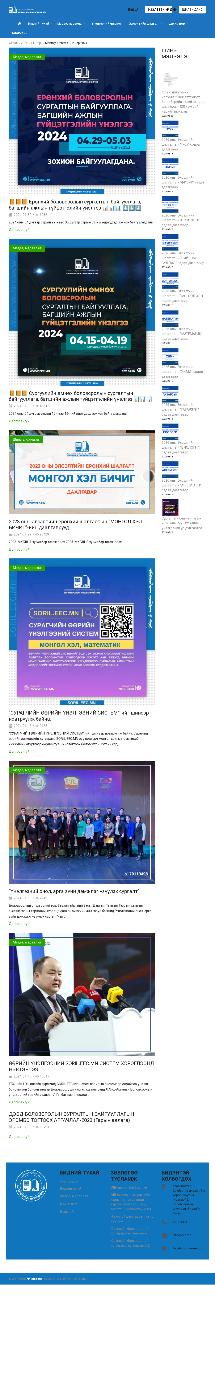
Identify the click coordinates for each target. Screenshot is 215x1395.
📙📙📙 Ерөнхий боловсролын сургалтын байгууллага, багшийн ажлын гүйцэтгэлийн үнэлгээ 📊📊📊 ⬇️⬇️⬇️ (75, 205)
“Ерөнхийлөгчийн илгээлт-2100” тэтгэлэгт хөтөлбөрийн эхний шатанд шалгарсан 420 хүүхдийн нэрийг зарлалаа (183, 101)
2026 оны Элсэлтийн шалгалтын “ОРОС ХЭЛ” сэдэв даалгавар (180, 220)
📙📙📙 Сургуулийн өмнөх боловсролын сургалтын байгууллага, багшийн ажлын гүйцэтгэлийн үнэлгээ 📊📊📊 (81, 396)
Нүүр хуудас (69, 1181)
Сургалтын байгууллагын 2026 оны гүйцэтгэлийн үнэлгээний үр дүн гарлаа (182, 523)
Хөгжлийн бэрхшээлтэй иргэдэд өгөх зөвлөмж (129, 1231)
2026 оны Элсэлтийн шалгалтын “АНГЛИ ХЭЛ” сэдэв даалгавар (181, 485)
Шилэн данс (192, 9)
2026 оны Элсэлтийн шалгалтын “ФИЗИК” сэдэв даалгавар (183, 182)
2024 (24, 43)
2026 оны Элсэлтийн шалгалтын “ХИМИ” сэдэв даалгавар (182, 372)
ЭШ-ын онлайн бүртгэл (129, 1187)
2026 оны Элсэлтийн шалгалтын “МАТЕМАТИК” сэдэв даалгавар (182, 334)
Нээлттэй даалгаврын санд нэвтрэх (132, 1218)
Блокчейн (19, 33)
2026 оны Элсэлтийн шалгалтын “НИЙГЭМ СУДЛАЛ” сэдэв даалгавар (183, 258)
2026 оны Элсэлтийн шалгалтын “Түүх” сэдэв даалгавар (181, 144)
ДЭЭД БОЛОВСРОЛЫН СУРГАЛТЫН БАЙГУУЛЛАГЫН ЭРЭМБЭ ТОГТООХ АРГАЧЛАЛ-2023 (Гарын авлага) (71, 1117)
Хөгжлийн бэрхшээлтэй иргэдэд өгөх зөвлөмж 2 (130, 1243)
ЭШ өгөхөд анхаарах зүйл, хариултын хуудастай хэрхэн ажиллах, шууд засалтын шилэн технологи (132, 1202)
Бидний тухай (70, 1189)
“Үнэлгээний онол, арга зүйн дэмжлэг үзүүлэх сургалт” (74, 891)
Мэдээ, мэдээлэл (27, 57)
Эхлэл (13, 43)
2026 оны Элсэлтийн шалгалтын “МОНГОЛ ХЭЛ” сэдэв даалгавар (183, 296)
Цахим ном (176, 23)
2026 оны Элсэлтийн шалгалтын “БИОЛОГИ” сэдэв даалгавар (180, 447)
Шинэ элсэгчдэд (26, 439)
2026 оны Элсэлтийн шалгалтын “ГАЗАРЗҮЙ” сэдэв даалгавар (180, 409)
